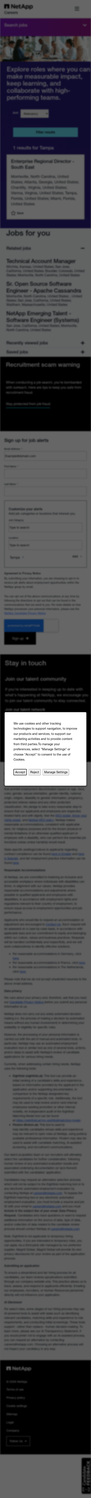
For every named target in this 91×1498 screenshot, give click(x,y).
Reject (34, 772)
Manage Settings (56, 772)
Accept (20, 772)
